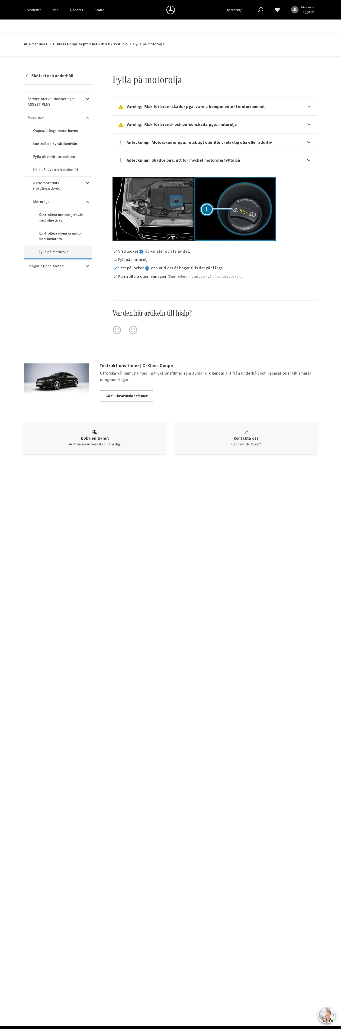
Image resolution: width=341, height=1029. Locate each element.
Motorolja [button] (41, 201)
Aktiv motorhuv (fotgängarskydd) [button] (47, 185)
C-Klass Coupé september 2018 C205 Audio (90, 44)
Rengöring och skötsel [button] (46, 266)
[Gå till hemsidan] (170, 9)
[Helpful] (117, 330)
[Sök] (260, 9)
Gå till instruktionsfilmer (127, 395)
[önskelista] (277, 9)
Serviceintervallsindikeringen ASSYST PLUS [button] (52, 101)
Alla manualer (36, 44)
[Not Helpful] (133, 330)
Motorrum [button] (36, 117)
